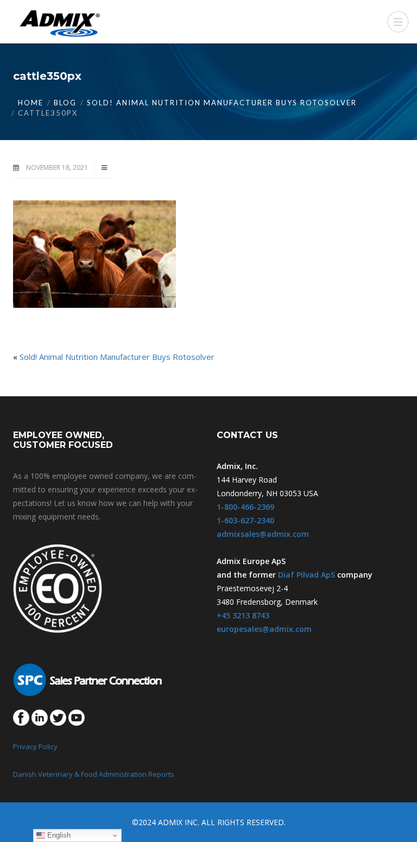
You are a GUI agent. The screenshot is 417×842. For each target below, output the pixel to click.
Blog (65, 102)
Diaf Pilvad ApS (306, 574)
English (58, 835)
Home (30, 102)
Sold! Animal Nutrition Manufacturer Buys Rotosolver (222, 102)
